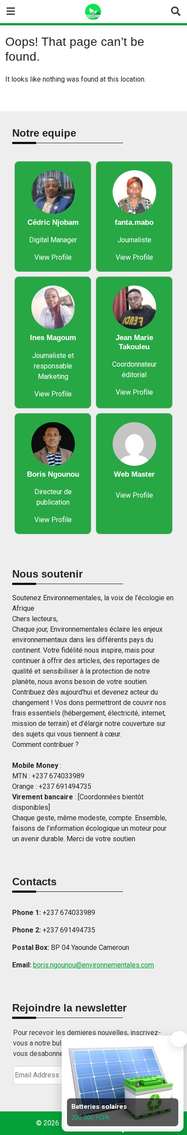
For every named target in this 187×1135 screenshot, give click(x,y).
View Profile (53, 257)
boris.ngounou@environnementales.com (93, 965)
